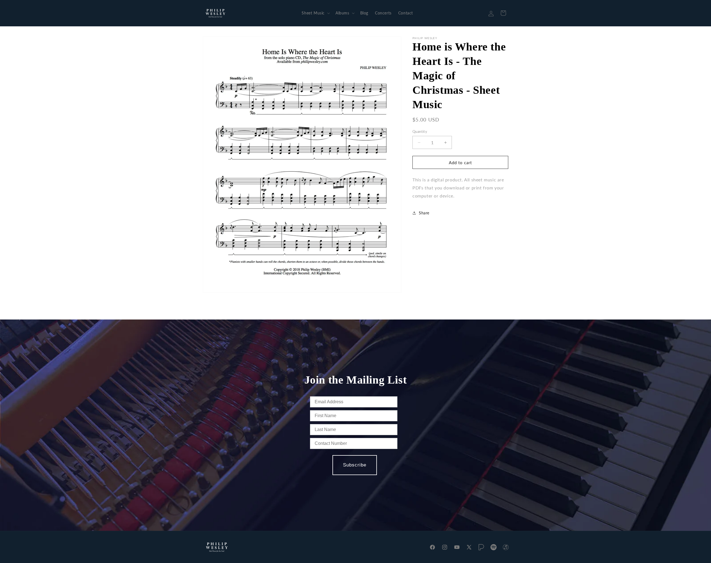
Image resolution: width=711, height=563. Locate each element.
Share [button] (424, 213)
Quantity (419, 131)
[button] (315, 13)
